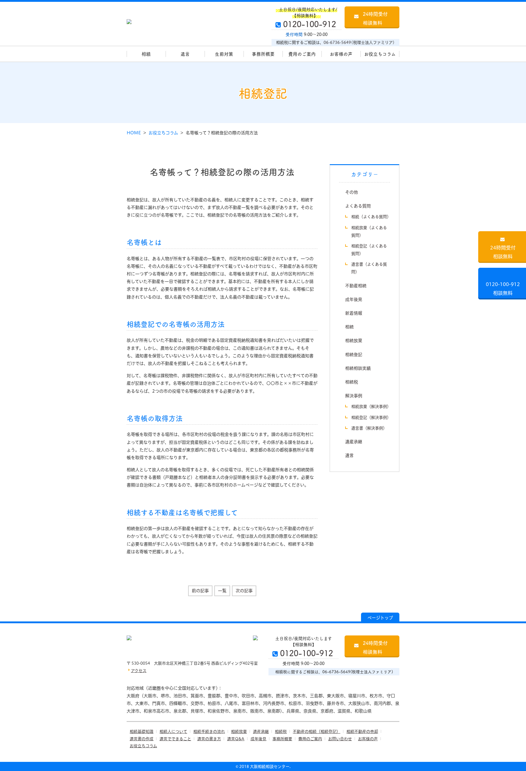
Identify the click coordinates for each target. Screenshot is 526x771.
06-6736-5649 (337, 42)
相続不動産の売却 (362, 731)
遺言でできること (175, 738)
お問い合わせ (340, 738)
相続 (146, 54)
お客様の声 (341, 54)
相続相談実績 (358, 368)
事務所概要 (263, 54)
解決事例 (353, 395)
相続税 (351, 382)
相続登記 (353, 354)
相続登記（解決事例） (371, 417)
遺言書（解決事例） (369, 428)
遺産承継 (353, 441)
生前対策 (224, 54)
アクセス (138, 670)
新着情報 (353, 313)
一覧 (222, 590)
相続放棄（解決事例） (371, 406)
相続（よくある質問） (371, 216)
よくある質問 (358, 206)
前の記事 (200, 590)
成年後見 (353, 299)
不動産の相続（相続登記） (316, 731)
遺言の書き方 (209, 738)
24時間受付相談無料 (375, 18)
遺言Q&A (235, 738)
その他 (351, 192)
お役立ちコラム (380, 54)
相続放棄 (353, 340)
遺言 (185, 54)
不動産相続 (355, 285)
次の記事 (244, 590)
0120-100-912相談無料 (503, 288)
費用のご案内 (302, 54)
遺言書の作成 (141, 738)
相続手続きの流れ (209, 731)
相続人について (173, 731)
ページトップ (380, 618)
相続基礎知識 (141, 731)
